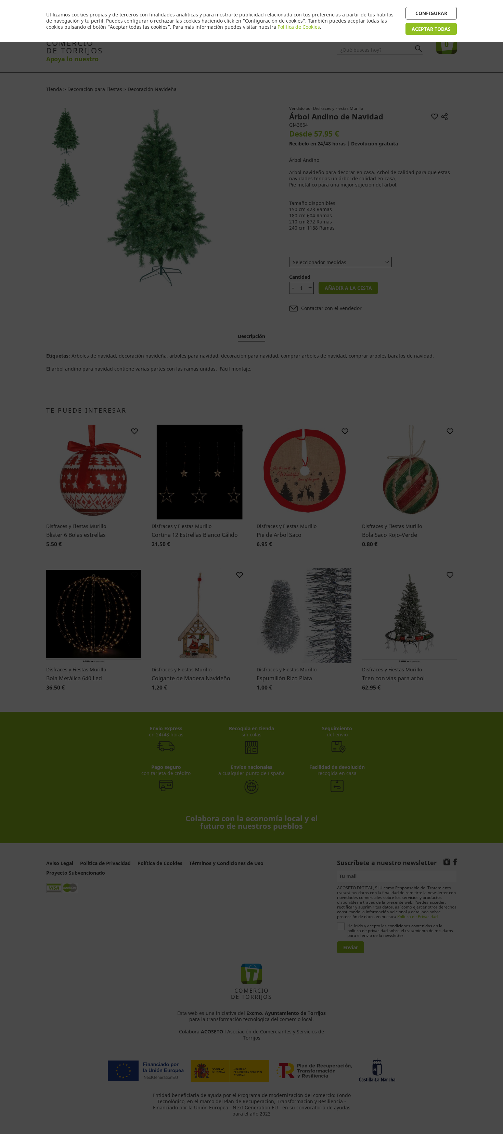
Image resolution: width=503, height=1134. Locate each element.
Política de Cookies (299, 27)
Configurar (431, 13)
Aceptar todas (431, 29)
